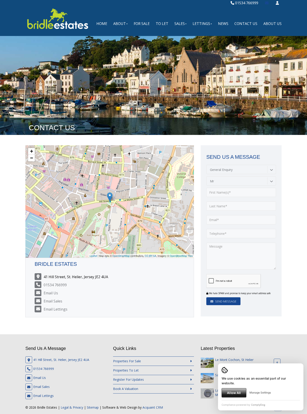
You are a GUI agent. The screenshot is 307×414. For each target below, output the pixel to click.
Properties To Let (126, 370)
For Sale (142, 23)
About (119, 23)
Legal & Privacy (72, 407)
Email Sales (53, 301)
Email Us (51, 293)
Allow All (234, 393)
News (223, 23)
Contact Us (245, 23)
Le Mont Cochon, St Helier (234, 360)
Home (101, 23)
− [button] (31, 158)
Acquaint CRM (152, 407)
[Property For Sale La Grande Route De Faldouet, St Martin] (207, 393)
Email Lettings (55, 309)
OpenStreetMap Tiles (181, 255)
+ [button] (31, 151)
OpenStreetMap (121, 255)
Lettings (201, 23)
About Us (272, 23)
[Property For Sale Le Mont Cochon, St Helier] (207, 362)
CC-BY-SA (150, 255)
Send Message (225, 301)
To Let (162, 23)
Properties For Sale (127, 361)
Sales (179, 23)
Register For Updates (128, 379)
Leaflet (93, 255)
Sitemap (93, 407)
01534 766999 (246, 2)
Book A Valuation (125, 389)
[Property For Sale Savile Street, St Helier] (207, 378)
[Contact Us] (277, 2)
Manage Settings (260, 392)
